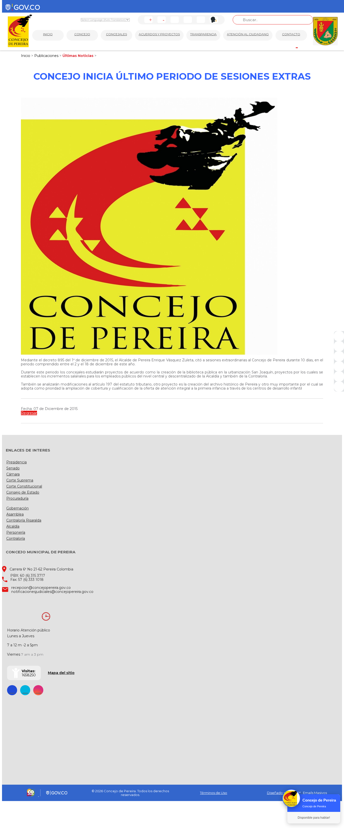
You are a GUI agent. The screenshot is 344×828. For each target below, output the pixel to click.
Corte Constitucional (24, 486)
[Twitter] (339, 346)
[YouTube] (339, 356)
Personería (15, 532)
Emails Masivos (315, 793)
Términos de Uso (213, 793)
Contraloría (15, 538)
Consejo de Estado (22, 492)
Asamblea (15, 514)
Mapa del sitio (61, 673)
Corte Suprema (19, 480)
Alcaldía (12, 526)
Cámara (13, 474)
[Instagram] (339, 366)
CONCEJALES (116, 34)
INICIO (48, 34)
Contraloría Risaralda (23, 520)
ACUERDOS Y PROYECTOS (159, 34)
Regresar (29, 413)
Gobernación (17, 508)
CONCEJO (82, 34)
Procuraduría (17, 498)
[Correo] (339, 376)
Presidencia (16, 462)
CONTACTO (291, 34)
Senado (13, 468)
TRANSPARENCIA (203, 34)
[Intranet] (339, 386)
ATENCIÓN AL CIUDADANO (248, 34)
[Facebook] (339, 336)
